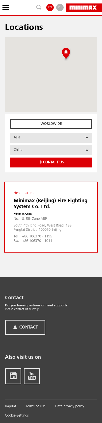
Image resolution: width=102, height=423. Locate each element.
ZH (60, 7)
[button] (66, 54)
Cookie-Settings (17, 416)
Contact (28, 327)
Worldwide (51, 124)
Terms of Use (36, 406)
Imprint (10, 406)
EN (50, 7)
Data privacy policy (69, 406)
